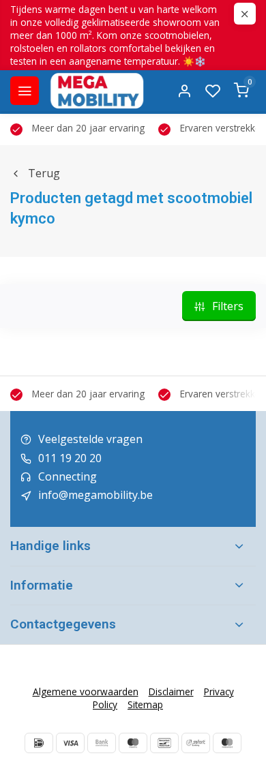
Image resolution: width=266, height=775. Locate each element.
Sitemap (145, 704)
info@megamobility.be (95, 494)
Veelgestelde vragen (90, 438)
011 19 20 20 (70, 458)
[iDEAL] (39, 743)
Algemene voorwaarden (85, 691)
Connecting (67, 476)
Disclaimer (171, 691)
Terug (44, 173)
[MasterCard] (227, 743)
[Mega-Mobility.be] (97, 90)
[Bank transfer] (101, 743)
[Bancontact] (164, 743)
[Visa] (70, 743)
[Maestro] (133, 743)
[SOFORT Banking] (195, 743)
